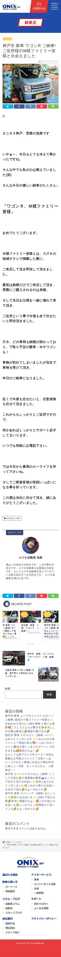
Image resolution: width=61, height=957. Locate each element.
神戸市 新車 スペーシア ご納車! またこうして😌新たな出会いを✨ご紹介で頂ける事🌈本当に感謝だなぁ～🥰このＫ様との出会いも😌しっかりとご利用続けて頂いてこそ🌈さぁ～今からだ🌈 (30, 801)
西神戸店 (10, 923)
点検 (36, 888)
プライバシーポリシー (44, 918)
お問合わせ (39, 8)
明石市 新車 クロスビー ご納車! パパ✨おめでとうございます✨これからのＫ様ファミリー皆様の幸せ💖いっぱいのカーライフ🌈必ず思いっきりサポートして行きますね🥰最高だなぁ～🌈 (30, 743)
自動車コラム (12, 903)
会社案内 (7, 918)
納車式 (9, 908)
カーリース (11, 886)
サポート (36, 899)
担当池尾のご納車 (13, 518)
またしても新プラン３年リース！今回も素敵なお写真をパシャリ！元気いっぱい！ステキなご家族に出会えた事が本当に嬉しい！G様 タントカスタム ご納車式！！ (29, 762)
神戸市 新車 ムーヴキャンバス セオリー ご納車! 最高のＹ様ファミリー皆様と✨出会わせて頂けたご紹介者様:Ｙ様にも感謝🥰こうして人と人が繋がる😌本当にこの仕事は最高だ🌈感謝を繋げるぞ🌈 (30, 723)
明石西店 (10, 928)
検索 (8, 688)
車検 (36, 879)
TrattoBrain (37, 943)
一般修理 (39, 893)
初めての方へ (41, 903)
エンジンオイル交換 (44, 884)
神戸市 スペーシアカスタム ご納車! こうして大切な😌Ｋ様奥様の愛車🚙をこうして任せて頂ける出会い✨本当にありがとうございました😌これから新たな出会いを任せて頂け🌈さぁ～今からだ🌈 (30, 781)
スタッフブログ (13, 912)
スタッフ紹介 (12, 932)
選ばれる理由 (10, 874)
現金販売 (10, 891)
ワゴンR (7, 39)
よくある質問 (41, 908)
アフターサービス (41, 874)
